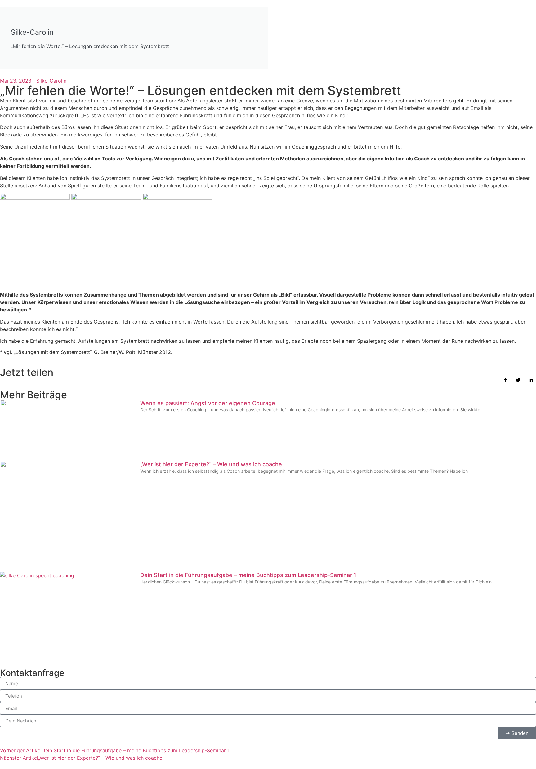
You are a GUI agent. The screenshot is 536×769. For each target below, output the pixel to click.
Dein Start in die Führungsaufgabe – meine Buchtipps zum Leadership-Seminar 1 (248, 575)
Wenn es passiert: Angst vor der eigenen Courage (207, 403)
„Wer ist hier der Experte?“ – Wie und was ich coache (211, 464)
